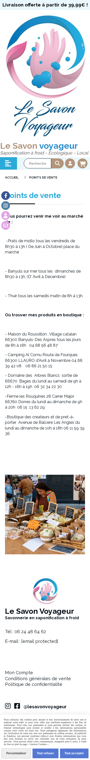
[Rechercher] (57, 163)
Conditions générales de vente (38, 678)
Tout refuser (45, 753)
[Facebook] (5, 195)
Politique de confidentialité (33, 684)
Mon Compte (19, 672)
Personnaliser (16, 753)
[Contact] (5, 225)
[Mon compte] (5, 215)
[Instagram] (5, 205)
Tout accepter (74, 753)
